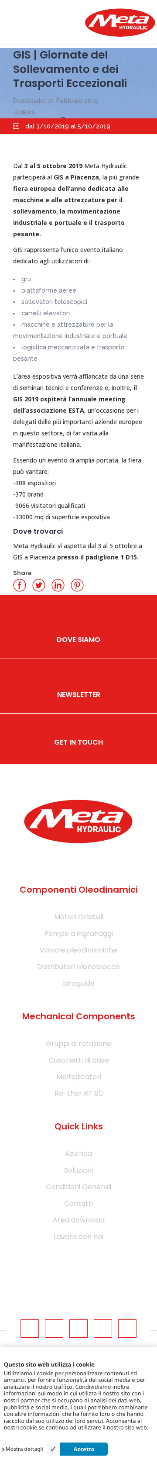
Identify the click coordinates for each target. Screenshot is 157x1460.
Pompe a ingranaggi (78, 933)
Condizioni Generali (78, 1187)
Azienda (78, 1154)
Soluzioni (78, 1170)
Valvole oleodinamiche (78, 950)
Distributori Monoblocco (78, 967)
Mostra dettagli (24, 1449)
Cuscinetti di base (78, 1060)
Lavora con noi (78, 1237)
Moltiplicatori (78, 1077)
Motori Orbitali (78, 917)
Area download (79, 1220)
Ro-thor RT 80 (79, 1093)
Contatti (78, 1203)
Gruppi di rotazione (78, 1044)
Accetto (84, 1449)
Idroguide (79, 983)
